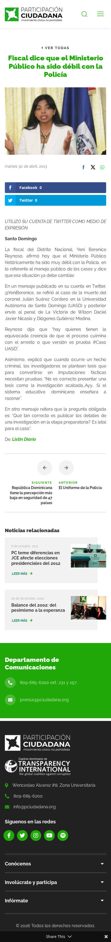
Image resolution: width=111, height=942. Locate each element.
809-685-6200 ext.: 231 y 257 (48, 682)
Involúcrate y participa (31, 882)
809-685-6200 (28, 796)
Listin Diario (24, 439)
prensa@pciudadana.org (44, 699)
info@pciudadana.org (34, 806)
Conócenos (18, 864)
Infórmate (16, 900)
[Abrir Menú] (100, 14)
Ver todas (57, 48)
